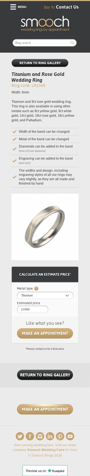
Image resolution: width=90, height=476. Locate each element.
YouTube (70, 436)
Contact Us (67, 7)
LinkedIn (50, 436)
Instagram (40, 436)
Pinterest (60, 436)
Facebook (30, 436)
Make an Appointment (45, 333)
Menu (22, 7)
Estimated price (28, 303)
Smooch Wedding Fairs (45, 450)
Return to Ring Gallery (40, 63)
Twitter (20, 436)
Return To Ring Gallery (45, 374)
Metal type (25, 288)
